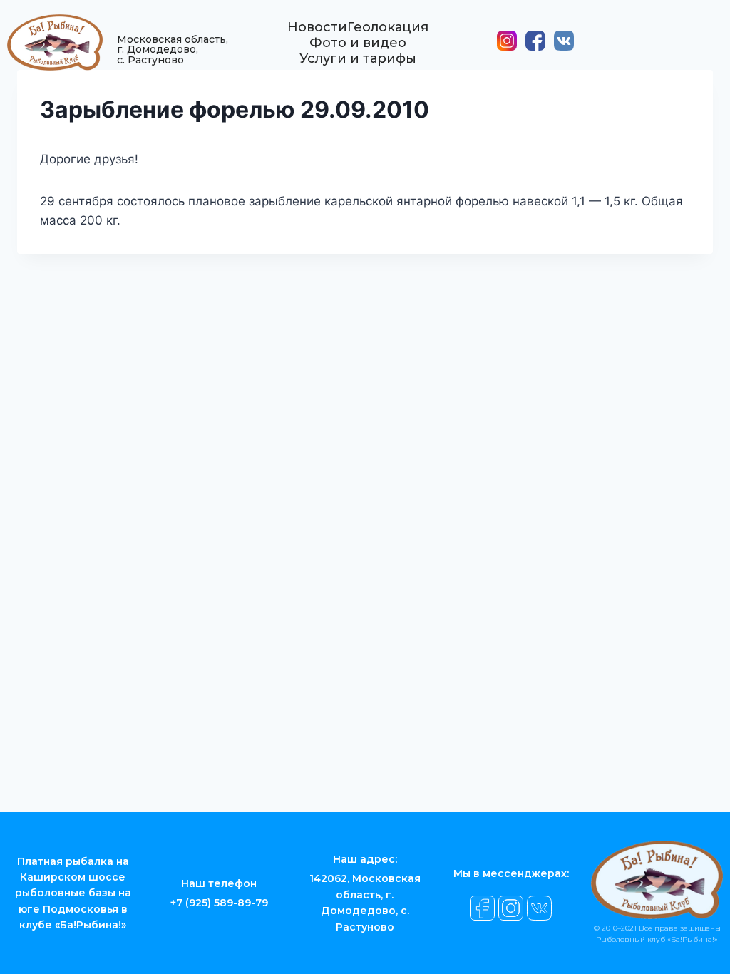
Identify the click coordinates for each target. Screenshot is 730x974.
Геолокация (387, 27)
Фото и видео (357, 43)
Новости (317, 27)
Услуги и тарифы (357, 58)
